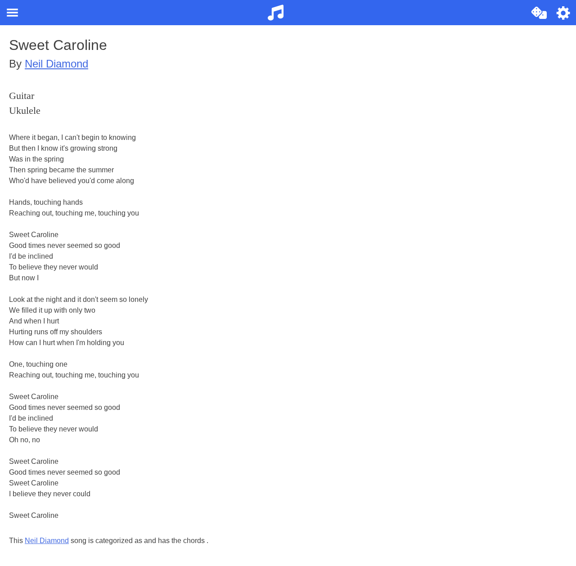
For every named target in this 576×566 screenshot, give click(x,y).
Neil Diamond (56, 64)
